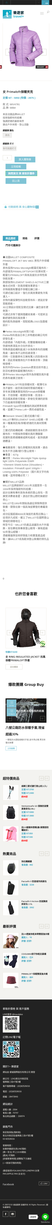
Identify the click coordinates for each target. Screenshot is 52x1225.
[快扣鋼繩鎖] (11, 868)
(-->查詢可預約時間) (12, 1163)
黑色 (7, 135)
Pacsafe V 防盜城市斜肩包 (34, 881)
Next (43, 52)
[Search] (48, 12)
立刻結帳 (16, 166)
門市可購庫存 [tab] (13, 245)
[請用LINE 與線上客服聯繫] (26, 1024)
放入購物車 (25, 159)
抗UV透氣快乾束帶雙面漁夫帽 (35, 934)
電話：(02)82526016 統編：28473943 (12, 1094)
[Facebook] (5, 1214)
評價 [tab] (36, 238)
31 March (11, 714)
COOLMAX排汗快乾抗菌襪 (33, 953)
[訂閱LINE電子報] (26, 1049)
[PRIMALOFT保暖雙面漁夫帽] (11, 980)
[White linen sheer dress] (26, 628)
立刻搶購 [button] (11, 748)
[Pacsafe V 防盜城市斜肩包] (11, 888)
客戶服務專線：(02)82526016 (16, 1086)
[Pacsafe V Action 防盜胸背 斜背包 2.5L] (11, 907)
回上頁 (16, 180)
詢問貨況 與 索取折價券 (21, 173)
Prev (9, 52)
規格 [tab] (24, 238)
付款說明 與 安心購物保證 (22, 207)
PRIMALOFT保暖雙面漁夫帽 (34, 973)
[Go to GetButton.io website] (45, 1222)
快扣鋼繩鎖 (26, 861)
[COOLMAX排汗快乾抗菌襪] (11, 960)
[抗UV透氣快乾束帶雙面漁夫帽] (11, 940)
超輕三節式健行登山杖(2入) (34, 786)
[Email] (12, 1214)
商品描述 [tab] (11, 238)
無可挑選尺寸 (9, 148)
